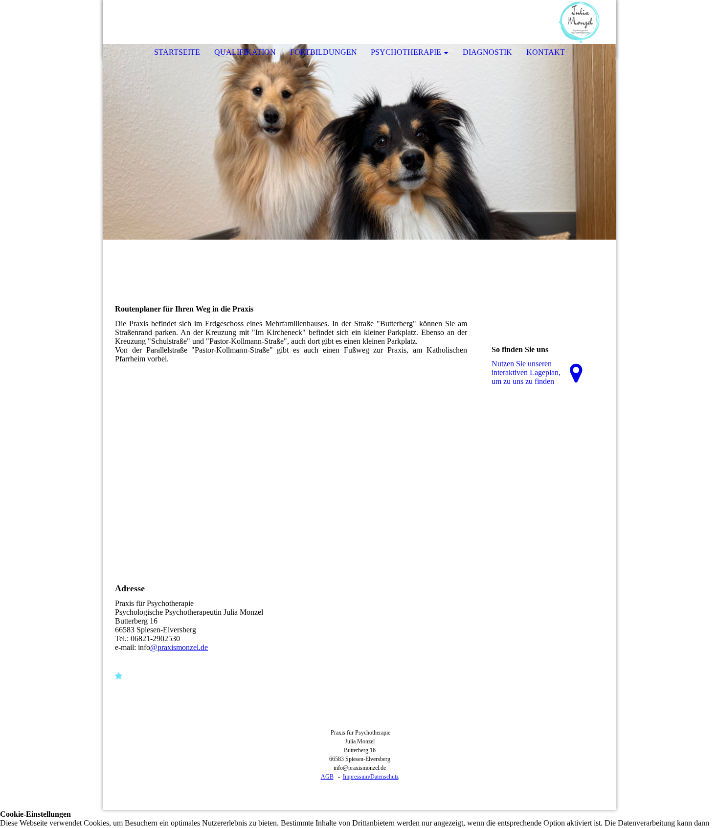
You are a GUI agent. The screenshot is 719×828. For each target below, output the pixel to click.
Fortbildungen (323, 52)
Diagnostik (487, 52)
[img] (579, 22)
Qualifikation (245, 52)
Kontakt (545, 52)
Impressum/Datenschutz (371, 776)
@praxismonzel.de (179, 647)
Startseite (177, 52)
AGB (327, 776)
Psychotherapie (406, 52)
